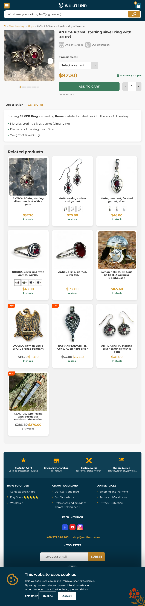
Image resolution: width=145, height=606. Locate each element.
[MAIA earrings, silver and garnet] (72, 209)
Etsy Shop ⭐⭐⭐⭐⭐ (24, 497)
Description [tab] (15, 104)
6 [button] (32, 87)
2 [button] (23, 87)
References (61, 503)
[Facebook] (65, 527)
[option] (29, 56)
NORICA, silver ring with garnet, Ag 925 (28, 273)
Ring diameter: (68, 57)
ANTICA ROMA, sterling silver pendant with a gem (28, 201)
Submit (96, 556)
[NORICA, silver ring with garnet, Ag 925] (17, 282)
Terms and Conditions (113, 497)
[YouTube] (72, 527)
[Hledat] (134, 14)
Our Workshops (64, 497)
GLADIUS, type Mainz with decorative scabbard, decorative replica (28, 418)
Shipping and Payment (114, 491)
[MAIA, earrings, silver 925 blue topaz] (79, 209)
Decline (48, 596)
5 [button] (30, 87)
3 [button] (25, 87)
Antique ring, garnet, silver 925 (72, 273)
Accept (67, 596)
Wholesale (16, 503)
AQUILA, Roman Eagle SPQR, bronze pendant (28, 347)
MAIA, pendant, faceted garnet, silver (117, 200)
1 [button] (20, 87)
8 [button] (37, 87)
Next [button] (50, 61)
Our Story (61, 491)
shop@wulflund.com (86, 537)
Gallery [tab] (35, 104)
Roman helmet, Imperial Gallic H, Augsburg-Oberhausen (116, 275)
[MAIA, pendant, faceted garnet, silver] (117, 209)
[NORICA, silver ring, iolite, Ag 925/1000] (31, 282)
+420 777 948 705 (56, 537)
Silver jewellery (16, 26)
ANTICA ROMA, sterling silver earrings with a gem (116, 348)
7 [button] (35, 87)
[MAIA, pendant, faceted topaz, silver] (124, 209)
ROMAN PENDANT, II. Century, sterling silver (72, 347)
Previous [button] (8, 61)
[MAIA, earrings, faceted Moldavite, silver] (65, 209)
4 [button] (27, 87)
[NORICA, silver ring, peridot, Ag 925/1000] (24, 282)
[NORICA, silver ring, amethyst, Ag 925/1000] (39, 282)
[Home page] (5, 26)
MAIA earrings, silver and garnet (72, 200)
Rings (31, 26)
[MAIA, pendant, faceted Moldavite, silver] (110, 209)
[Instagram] (80, 527)
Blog (76, 491)
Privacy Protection (111, 503)
